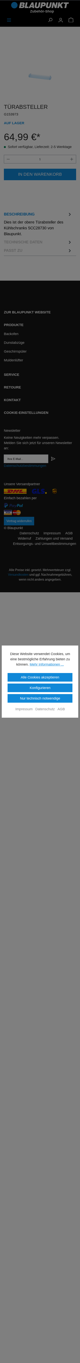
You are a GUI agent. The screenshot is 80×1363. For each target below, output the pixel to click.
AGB (61, 709)
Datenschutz (45, 709)
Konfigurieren (40, 688)
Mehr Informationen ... (47, 664)
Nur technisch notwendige (40, 698)
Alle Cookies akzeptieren (40, 677)
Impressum (24, 709)
